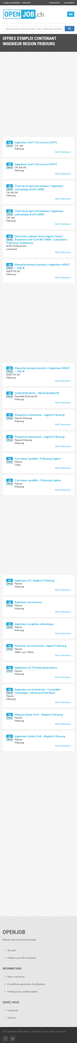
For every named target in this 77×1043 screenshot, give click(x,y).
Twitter (11, 1017)
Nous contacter (16, 976)
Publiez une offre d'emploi (21, 957)
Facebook (12, 1010)
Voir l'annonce (63, 151)
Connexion (54, 2)
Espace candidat (11, 2)
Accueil (11, 950)
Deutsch (27, 2)
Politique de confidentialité (22, 991)
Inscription (69, 2)
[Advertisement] (38, 97)
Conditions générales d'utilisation (26, 984)
